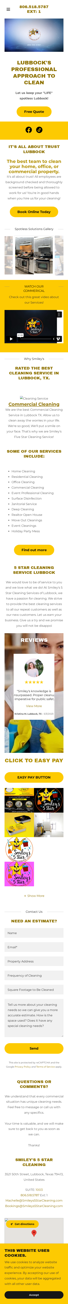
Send (34, 1048)
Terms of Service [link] (45, 1066)
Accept (34, 1295)
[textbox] (34, 933)
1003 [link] (39, 1190)
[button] (9, 9)
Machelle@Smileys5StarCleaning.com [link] (34, 1200)
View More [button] (34, 706)
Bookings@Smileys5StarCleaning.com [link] (34, 1206)
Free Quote (34, 112)
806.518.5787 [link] (30, 1195)
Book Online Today (34, 212)
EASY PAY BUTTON (34, 777)
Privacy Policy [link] (23, 1066)
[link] (34, 12)
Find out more (34, 550)
